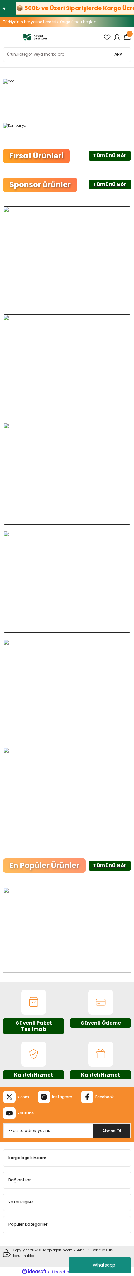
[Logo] (35, 37)
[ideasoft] (34, 1271)
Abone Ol (111, 1130)
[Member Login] (117, 37)
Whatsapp (104, 1265)
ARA (118, 54)
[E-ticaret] (66, 1271)
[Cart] (127, 37)
